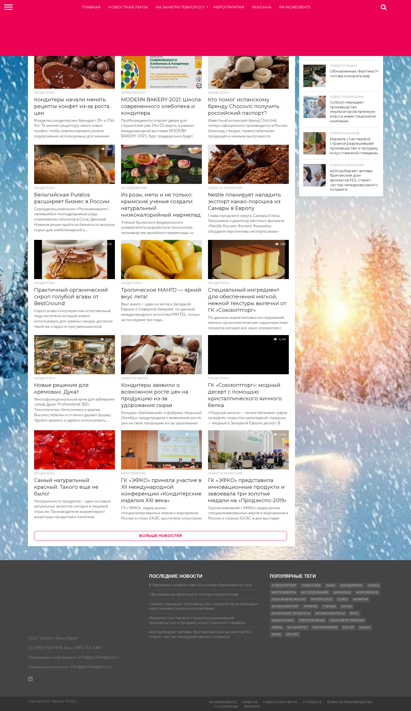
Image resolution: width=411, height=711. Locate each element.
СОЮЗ (342, 599)
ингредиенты (284, 592)
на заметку (297, 627)
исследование (314, 592)
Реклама (261, 7)
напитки (360, 599)
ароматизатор (285, 606)
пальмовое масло (289, 599)
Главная (91, 7)
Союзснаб (311, 585)
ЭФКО (330, 585)
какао (364, 627)
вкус (354, 613)
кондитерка (351, 585)
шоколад (342, 592)
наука (346, 606)
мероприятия (325, 627)
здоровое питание (347, 620)
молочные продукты (291, 613)
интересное (321, 599)
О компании (226, 706)
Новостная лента (128, 7)
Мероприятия (228, 7)
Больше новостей (160, 536)
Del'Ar (348, 627)
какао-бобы (283, 620)
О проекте (312, 702)
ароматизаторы (330, 613)
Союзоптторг (284, 585)
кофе (276, 634)
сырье (373, 585)
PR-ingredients (294, 7)
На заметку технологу (180, 7)
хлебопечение (312, 620)
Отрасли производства (349, 702)
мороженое (367, 592)
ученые (329, 606)
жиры (277, 627)
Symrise (310, 606)
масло (292, 634)
